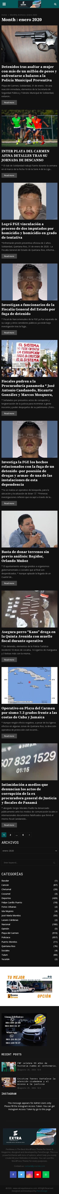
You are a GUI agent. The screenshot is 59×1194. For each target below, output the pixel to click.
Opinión (5, 928)
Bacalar (5, 880)
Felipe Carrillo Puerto (12, 902)
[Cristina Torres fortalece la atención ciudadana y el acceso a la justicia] (9, 1082)
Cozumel (6, 893)
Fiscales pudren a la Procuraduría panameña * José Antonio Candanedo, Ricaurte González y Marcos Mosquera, (28, 388)
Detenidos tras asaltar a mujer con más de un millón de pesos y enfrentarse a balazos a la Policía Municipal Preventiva (29, 74)
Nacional (6, 924)
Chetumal (6, 889)
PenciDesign (42, 1191)
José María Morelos (11, 915)
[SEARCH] (54, 863)
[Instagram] (29, 1174)
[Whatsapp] (46, 1174)
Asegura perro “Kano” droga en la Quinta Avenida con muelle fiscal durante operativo (29, 636)
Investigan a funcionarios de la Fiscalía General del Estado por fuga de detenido (28, 309)
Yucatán (6, 959)
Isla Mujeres (7, 911)
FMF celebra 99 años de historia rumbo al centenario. (37, 1064)
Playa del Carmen (10, 933)
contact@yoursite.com (35, 1166)
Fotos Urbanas (9, 906)
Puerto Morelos (9, 941)
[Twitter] (21, 1174)
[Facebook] (13, 1174)
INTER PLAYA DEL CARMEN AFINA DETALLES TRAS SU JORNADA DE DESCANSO (25, 155)
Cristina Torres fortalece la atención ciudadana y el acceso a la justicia (36, 1082)
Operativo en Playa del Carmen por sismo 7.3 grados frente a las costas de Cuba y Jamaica (29, 713)
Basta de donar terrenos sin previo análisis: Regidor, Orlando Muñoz (25, 556)
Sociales (6, 950)
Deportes (6, 898)
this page (46, 1109)
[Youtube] (37, 1174)
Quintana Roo (8, 946)
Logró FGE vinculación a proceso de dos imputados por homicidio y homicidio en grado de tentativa (29, 231)
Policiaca (6, 937)
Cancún (5, 885)
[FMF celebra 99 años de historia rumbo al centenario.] (9, 1066)
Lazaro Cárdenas (10, 920)
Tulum (5, 954)
